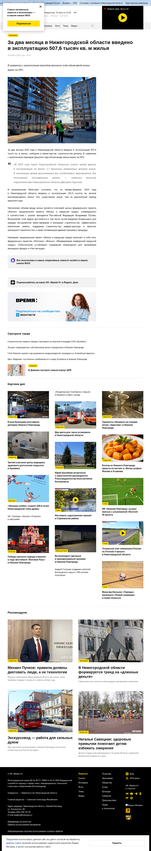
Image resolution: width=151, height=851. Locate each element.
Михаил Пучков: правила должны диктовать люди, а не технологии (37, 667)
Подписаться (24, 23)
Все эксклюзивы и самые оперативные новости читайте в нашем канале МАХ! (52, 261)
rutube (127, 798)
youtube (131, 793)
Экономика (13, 35)
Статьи (81, 778)
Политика (106, 774)
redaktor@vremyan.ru (23, 815)
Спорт (105, 787)
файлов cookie (13, 843)
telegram (135, 793)
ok (140, 793)
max (131, 798)
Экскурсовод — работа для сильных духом (40, 737)
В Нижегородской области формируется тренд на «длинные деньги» (108, 669)
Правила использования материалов (24, 824)
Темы (81, 791)
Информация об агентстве (19, 822)
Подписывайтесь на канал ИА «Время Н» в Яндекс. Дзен (47, 282)
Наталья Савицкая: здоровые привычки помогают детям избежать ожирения (104, 740)
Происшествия (109, 800)
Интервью (83, 782)
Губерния (106, 796)
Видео (81, 796)
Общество (107, 782)
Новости (83, 773)
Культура (106, 791)
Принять (117, 843)
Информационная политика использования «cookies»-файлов (35, 831)
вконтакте (127, 793)
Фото (80, 787)
